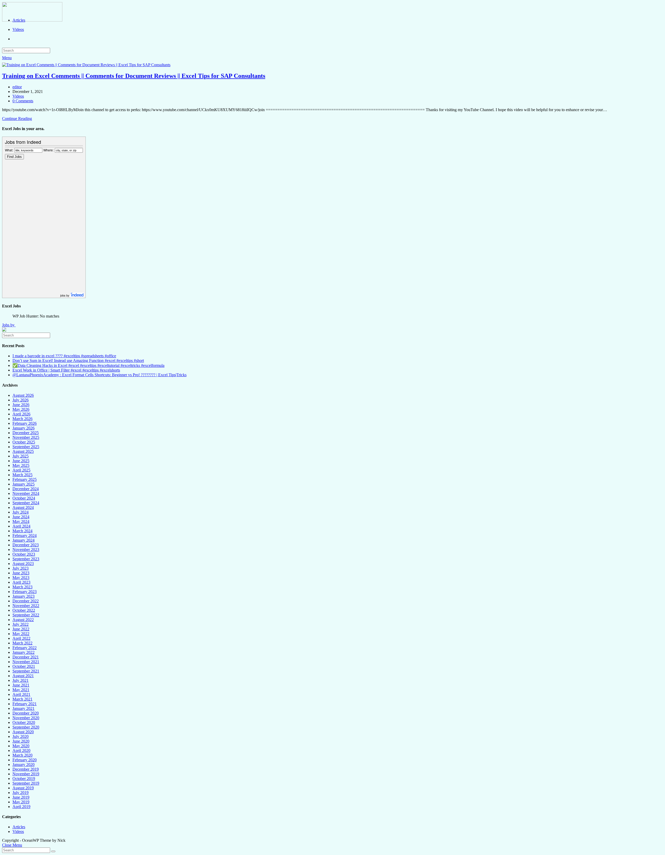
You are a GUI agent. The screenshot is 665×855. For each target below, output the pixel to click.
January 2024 (23, 540)
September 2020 (25, 727)
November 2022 (25, 605)
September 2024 (25, 503)
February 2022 (24, 647)
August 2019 (23, 788)
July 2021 (20, 680)
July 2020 (20, 736)
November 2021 (25, 661)
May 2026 (20, 409)
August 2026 (23, 395)
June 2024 (20, 517)
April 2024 (21, 526)
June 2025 (20, 461)
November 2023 (25, 549)
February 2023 (24, 591)
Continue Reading (17, 118)
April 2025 (21, 470)
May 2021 (20, 690)
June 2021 (20, 685)
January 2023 (23, 596)
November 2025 (25, 437)
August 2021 (23, 676)
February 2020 (24, 760)
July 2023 (20, 568)
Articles (18, 827)
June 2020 (20, 741)
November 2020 (25, 718)
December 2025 (25, 432)
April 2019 (21, 806)
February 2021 (24, 704)
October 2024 (23, 498)
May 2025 (20, 465)
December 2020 (25, 713)
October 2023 (23, 554)
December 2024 (25, 489)
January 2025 (23, 484)
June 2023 (20, 573)
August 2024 (23, 507)
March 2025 (22, 475)
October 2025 (23, 442)
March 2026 (22, 418)
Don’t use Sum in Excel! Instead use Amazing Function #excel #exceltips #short (78, 360)
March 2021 (22, 699)
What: (9, 150)
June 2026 (20, 404)
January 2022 (23, 652)
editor (17, 87)
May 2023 (20, 577)
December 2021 (25, 657)
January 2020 (23, 764)
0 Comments (22, 101)
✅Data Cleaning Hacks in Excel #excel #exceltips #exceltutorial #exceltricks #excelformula (88, 365)
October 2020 (23, 722)
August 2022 (23, 619)
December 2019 (25, 769)
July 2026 (20, 400)
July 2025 (20, 456)
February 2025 (24, 479)
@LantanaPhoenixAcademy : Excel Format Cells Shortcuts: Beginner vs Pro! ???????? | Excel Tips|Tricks (99, 375)
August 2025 (23, 451)
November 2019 (25, 774)
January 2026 (23, 428)
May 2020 (20, 746)
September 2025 (25, 447)
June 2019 (20, 797)
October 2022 (23, 610)
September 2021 (25, 671)
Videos (18, 96)
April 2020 (21, 750)
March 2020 (22, 755)
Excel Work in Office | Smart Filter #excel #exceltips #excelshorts (66, 370)
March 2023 (22, 587)
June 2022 (20, 629)
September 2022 (25, 615)
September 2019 (25, 783)
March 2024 (22, 531)
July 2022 (20, 624)
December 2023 (25, 545)
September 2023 (25, 559)
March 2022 (22, 643)
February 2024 (24, 535)
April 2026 (21, 414)
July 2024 (20, 512)
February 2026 (24, 423)
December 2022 (25, 601)
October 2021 (23, 666)
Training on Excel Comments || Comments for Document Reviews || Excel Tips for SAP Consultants (133, 75)
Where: (48, 150)
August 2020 (23, 732)
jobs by (65, 295)
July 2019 (20, 792)
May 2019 (20, 802)
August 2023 (23, 563)
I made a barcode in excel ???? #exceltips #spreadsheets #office (64, 356)
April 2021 (21, 694)
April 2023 (21, 582)
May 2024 (20, 521)
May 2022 (20, 633)
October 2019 (23, 778)
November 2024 (25, 493)
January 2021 (23, 708)
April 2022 (21, 638)
